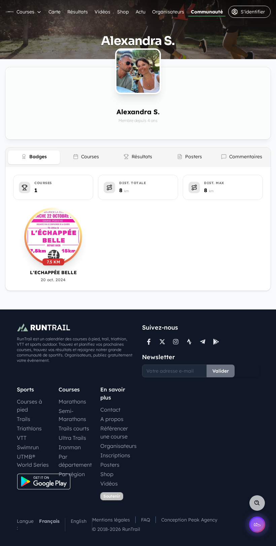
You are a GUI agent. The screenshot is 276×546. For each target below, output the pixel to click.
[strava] (189, 341)
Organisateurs (168, 12)
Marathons (72, 401)
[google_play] (216, 341)
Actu (140, 12)
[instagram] (175, 341)
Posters (109, 464)
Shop (123, 12)
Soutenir (111, 496)
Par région (72, 474)
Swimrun (28, 447)
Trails (23, 419)
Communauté (207, 12)
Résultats (77, 12)
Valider (220, 371)
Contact (110, 409)
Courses (25, 12)
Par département (75, 460)
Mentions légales (111, 520)
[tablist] (138, 157)
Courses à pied (29, 405)
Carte (54, 12)
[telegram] (202, 341)
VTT (22, 437)
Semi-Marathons (72, 415)
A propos (112, 419)
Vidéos (102, 12)
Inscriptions (115, 455)
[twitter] (162, 341)
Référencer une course (114, 432)
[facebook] (149, 341)
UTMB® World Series (33, 460)
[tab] (34, 157)
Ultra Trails (72, 437)
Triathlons (29, 428)
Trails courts (74, 428)
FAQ (145, 520)
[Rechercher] (257, 503)
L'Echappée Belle (53, 272)
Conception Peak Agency (189, 520)
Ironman (70, 447)
